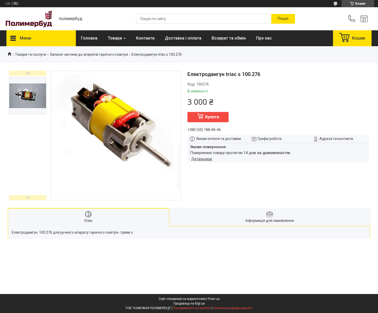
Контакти (145, 38)
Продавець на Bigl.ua (189, 303)
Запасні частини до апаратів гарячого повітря (89, 54)
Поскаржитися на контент (192, 308)
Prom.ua (214, 299)
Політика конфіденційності (233, 308)
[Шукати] (283, 19)
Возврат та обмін (229, 38)
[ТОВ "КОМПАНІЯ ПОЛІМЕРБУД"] (30, 19)
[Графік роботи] (364, 19)
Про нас (264, 38)
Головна (89, 38)
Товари (115, 38)
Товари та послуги (30, 54)
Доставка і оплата (183, 38)
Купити (212, 117)
